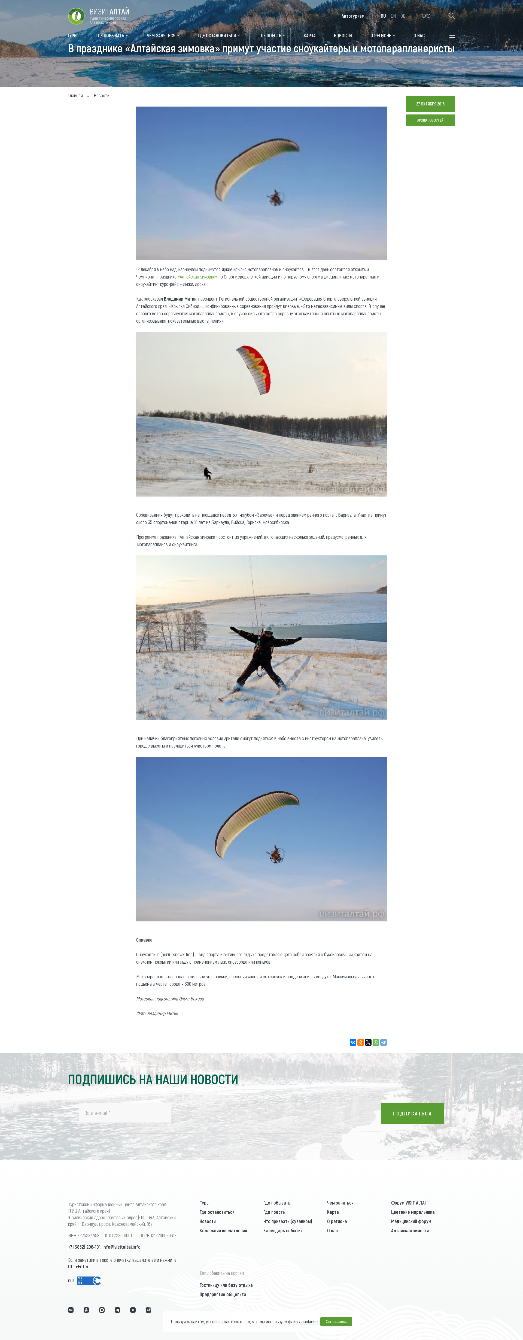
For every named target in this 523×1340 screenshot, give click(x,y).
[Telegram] (383, 1042)
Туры (204, 1203)
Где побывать (276, 1203)
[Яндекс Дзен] (133, 1310)
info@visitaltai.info (121, 1247)
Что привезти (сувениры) (287, 1221)
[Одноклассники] (360, 1042)
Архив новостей (430, 120)
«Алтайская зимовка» (197, 277)
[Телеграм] (117, 1310)
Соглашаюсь (336, 1322)
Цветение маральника (413, 1212)
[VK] (71, 1310)
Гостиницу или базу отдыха (226, 1285)
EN (393, 16)
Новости (208, 1221)
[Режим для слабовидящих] (426, 16)
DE (402, 16)
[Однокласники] (86, 1310)
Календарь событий (283, 1230)
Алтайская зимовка (410, 1230)
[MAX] (102, 1310)
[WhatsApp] (376, 1042)
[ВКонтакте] (353, 1042)
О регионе (337, 1221)
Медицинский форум (411, 1221)
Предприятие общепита (223, 1294)
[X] (368, 1042)
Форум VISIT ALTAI (408, 1203)
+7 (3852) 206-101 (84, 1247)
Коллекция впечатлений (223, 1230)
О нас (332, 1230)
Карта (333, 1212)
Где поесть (274, 1212)
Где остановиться (217, 1212)
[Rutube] (148, 1310)
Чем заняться (340, 1203)
